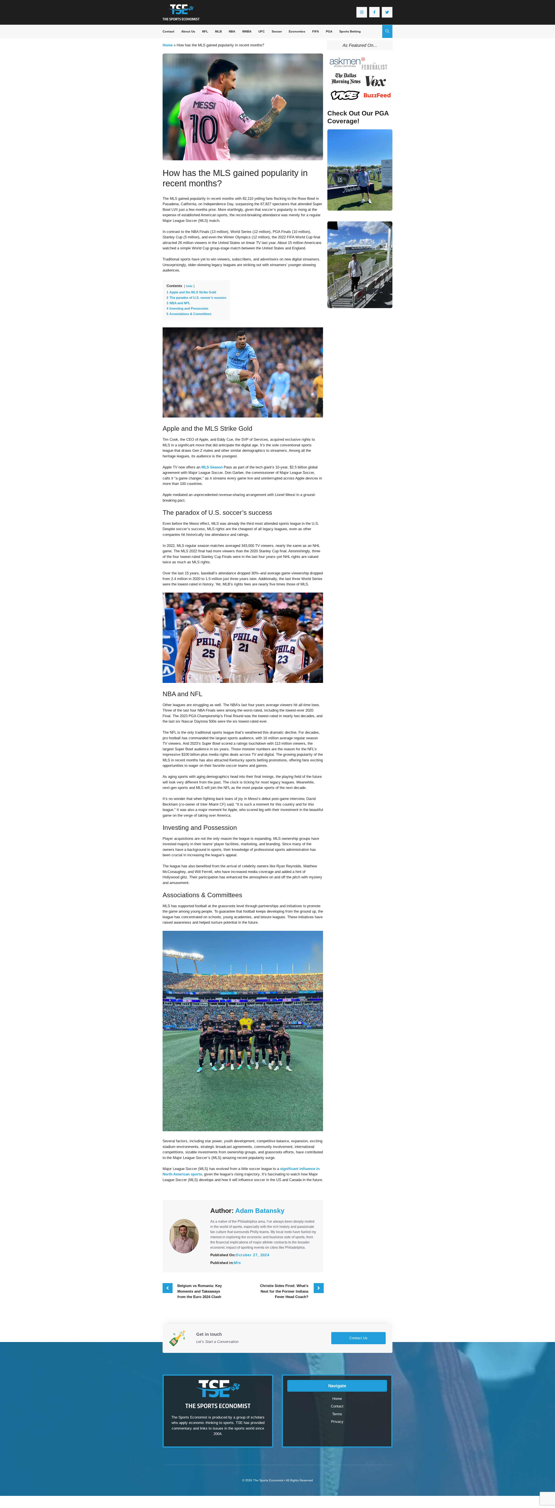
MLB (218, 31)
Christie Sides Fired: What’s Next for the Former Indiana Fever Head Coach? (284, 1291)
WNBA (246, 31)
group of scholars (250, 1417)
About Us (188, 31)
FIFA (315, 31)
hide (189, 286)
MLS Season (212, 467)
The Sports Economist (268, 1480)
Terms (337, 1414)
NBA (232, 31)
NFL (205, 31)
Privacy (337, 1422)
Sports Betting (350, 31)
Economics (297, 31)
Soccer (277, 31)
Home (168, 45)
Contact (168, 31)
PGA (329, 31)
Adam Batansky (259, 1210)
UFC (261, 31)
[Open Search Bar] (387, 31)
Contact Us (358, 1338)
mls (237, 1263)
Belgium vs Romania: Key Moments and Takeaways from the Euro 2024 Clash (199, 1291)
